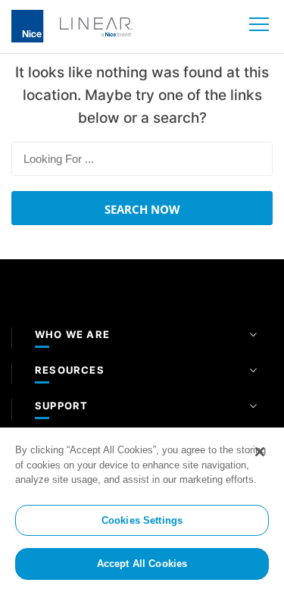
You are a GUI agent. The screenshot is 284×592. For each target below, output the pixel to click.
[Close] (259, 451)
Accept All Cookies (142, 563)
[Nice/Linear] (72, 25)
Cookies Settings (142, 520)
